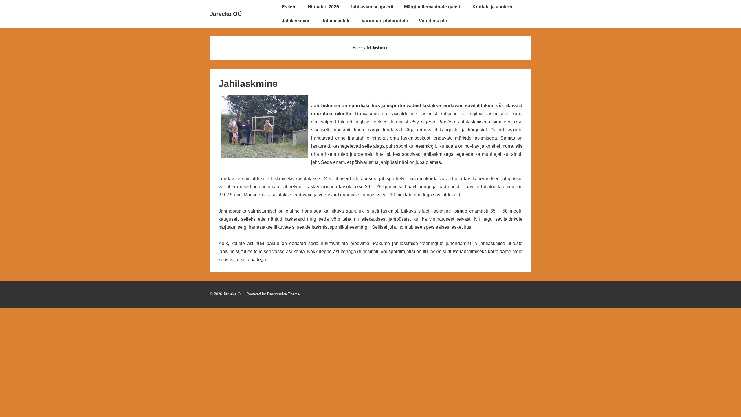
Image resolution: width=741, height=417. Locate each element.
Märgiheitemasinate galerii (432, 6)
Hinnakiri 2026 (323, 6)
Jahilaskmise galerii (371, 6)
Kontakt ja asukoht (493, 6)
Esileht (289, 6)
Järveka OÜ (226, 14)
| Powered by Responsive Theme (272, 294)
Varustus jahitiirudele (385, 20)
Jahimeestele (336, 20)
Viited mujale (433, 20)
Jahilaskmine (296, 20)
